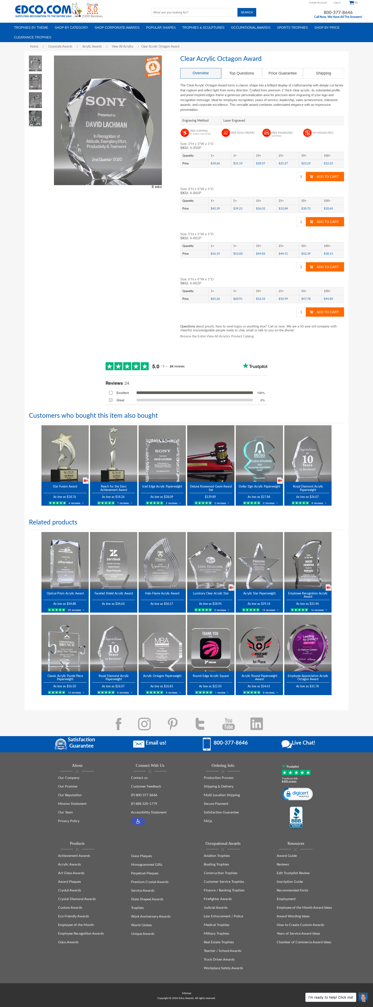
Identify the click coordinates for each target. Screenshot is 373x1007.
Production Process (219, 778)
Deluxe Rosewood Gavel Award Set (211, 488)
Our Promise (67, 786)
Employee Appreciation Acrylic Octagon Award (308, 678)
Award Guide (287, 856)
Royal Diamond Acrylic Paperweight (308, 488)
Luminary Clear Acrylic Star (211, 593)
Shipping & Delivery (219, 786)
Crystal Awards (69, 890)
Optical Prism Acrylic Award (65, 593)
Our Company (68, 778)
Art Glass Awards (71, 873)
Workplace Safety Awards (223, 968)
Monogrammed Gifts (146, 864)
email (250, 330)
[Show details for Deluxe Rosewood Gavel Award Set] (210, 453)
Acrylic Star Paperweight (259, 593)
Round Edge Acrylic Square (211, 676)
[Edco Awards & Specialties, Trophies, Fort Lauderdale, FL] (296, 818)
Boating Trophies (216, 864)
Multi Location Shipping (222, 795)
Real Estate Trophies (219, 942)
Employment (286, 899)
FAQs (208, 821)
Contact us (139, 778)
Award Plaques (69, 881)
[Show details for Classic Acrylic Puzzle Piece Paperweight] (65, 643)
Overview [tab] (201, 73)
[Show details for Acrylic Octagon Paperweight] (162, 643)
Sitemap (186, 993)
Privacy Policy (68, 821)
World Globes (141, 925)
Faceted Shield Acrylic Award (114, 593)
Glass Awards (68, 942)
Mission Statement (72, 803)
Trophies (137, 908)
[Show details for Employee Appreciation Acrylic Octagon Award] (308, 643)
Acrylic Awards (69, 864)
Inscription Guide (290, 881)
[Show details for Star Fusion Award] (65, 453)
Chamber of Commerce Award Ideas (304, 942)
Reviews (283, 864)
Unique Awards (142, 934)
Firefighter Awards (218, 899)
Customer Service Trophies (224, 881)
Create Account (318, 2)
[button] (138, 821)
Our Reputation (70, 795)
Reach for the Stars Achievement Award (113, 488)
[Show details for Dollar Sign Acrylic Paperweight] (259, 453)
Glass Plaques (141, 856)
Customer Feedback (146, 786)
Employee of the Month (76, 925)
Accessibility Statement (149, 812)
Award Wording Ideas (293, 916)
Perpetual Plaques (144, 873)
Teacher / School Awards (222, 951)
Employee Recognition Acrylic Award (308, 595)
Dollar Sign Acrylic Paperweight (259, 486)
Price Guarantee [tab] (283, 73)
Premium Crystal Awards (150, 882)
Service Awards (142, 890)
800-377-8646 (338, 13)
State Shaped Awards (147, 899)
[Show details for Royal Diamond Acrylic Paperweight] (308, 453)
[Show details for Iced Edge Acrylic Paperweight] (162, 453)
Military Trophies (216, 933)
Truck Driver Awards (219, 959)
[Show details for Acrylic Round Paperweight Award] (259, 643)
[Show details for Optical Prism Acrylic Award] (65, 560)
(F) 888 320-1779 (144, 803)
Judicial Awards (216, 907)
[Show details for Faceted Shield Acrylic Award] (113, 560)
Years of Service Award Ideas (298, 933)
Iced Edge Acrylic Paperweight (162, 486)
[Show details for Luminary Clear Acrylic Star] (210, 560)
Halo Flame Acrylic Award (162, 593)
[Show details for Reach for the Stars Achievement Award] (113, 453)
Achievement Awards (74, 856)
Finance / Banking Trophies (224, 890)
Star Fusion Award (65, 486)
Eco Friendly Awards (73, 916)
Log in (337, 2)
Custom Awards (70, 907)
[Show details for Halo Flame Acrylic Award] (162, 560)
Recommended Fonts (292, 890)
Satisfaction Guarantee (221, 812)
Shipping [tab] (323, 73)
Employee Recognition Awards (81, 933)
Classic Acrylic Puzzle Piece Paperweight (65, 678)
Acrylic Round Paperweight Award (259, 678)
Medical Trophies (216, 925)
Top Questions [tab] (241, 73)
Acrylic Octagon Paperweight (162, 676)
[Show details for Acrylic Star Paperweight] (259, 560)
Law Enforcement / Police (223, 916)
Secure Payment (216, 803)
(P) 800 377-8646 (144, 795)
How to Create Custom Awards (300, 925)
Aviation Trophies (217, 856)
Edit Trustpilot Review (293, 873)
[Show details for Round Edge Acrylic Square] (210, 643)
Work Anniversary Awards (151, 916)
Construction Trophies (220, 873)
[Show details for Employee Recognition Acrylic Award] (308, 560)
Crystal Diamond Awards (77, 899)
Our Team (65, 812)
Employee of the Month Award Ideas (304, 907)
